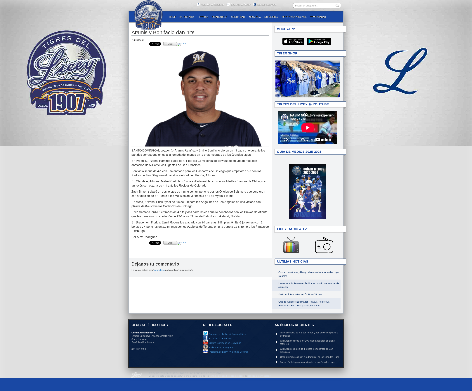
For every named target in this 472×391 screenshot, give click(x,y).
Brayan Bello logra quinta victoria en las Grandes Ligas (307, 362)
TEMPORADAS (318, 16)
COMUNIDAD (238, 16)
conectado (159, 269)
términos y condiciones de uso (226, 375)
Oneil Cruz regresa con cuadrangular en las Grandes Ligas (309, 356)
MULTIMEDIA (271, 16)
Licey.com (148, 15)
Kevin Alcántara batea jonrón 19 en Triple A (300, 294)
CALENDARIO (186, 16)
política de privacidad (259, 375)
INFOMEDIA (255, 16)
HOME (172, 16)
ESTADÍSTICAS (219, 16)
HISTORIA (203, 16)
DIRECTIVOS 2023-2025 (294, 16)
